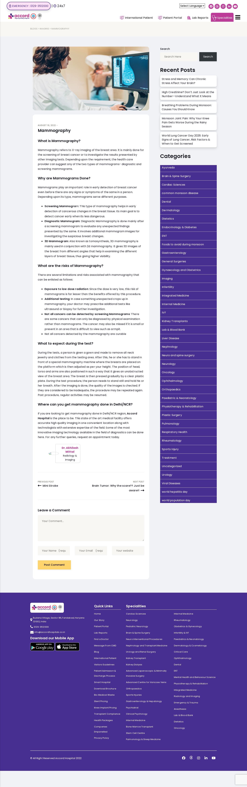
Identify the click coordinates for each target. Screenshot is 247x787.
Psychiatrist (132, 707)
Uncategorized (172, 466)
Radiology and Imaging (187, 696)
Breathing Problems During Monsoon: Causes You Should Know (187, 107)
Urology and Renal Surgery (141, 651)
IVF (164, 312)
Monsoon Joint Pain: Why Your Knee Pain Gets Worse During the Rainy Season (185, 122)
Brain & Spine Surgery (176, 176)
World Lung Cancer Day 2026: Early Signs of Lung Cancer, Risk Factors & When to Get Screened (186, 140)
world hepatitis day (175, 492)
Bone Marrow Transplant (139, 726)
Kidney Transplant (136, 658)
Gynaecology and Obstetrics (181, 270)
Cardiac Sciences (173, 185)
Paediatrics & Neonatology (189, 639)
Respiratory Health (174, 432)
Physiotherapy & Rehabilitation (182, 406)
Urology (167, 475)
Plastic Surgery (172, 415)
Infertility (168, 287)
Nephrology (170, 347)
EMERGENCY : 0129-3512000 (30, 6)
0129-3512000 (41, 626)
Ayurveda (168, 167)
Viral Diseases (171, 483)
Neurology (168, 364)
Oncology (168, 372)
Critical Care (181, 651)
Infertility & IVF (181, 632)
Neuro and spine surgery (178, 355)
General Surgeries (174, 261)
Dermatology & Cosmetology (190, 645)
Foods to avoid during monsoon (183, 244)
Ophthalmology (172, 381)
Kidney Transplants (175, 321)
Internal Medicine (173, 304)
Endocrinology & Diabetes (179, 227)
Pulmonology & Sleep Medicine (143, 739)
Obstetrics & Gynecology (188, 626)
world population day (176, 500)
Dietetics (168, 219)
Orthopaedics (171, 389)
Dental (166, 202)
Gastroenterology (174, 253)
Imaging (44, 28)
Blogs (33, 28)
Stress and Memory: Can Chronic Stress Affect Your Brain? (184, 81)
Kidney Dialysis (134, 664)
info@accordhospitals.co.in (49, 632)
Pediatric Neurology (137, 626)
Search (165, 49)
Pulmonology (170, 424)
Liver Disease (170, 338)
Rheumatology (171, 441)
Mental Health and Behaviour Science (195, 677)
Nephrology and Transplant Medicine (146, 645)
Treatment (169, 458)
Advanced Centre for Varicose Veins (146, 682)
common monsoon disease (180, 193)
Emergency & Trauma (186, 702)
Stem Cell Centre (135, 733)
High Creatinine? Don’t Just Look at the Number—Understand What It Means (188, 94)
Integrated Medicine (175, 296)
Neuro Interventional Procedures (144, 639)
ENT (164, 236)
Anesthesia (180, 709)
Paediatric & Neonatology (179, 398)
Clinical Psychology (136, 713)
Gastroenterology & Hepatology (144, 701)
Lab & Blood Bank (173, 330)
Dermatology (171, 210)
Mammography (54, 130)
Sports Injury (170, 449)
